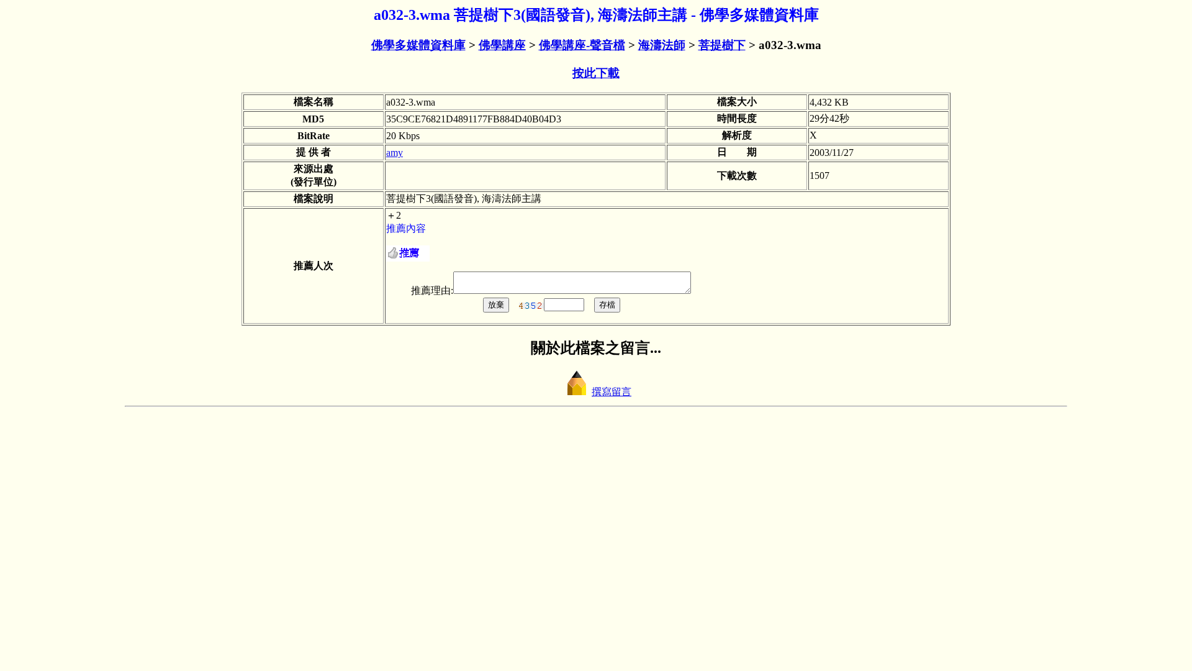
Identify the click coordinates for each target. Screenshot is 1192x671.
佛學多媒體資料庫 (418, 45)
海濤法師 (661, 45)
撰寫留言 (611, 391)
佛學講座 (502, 45)
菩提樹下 (722, 45)
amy (394, 152)
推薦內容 (406, 228)
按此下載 (596, 73)
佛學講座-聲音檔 (582, 45)
